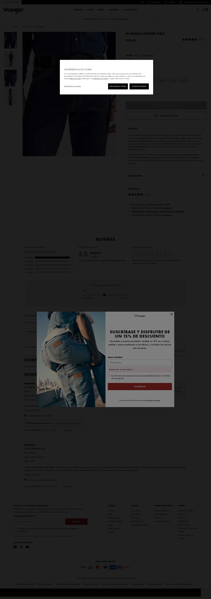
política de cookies (75, 79)
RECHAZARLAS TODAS (118, 86)
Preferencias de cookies (72, 86)
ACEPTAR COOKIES (139, 86)
